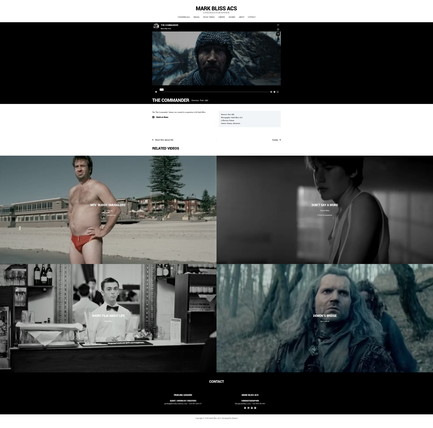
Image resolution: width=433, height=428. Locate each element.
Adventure (236, 123)
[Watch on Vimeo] (153, 117)
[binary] (235, 418)
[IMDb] (255, 408)
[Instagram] (245, 408)
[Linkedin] (248, 408)
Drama (231, 120)
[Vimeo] (252, 408)
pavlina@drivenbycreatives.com (175, 404)
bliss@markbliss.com (243, 404)
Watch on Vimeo (162, 117)
